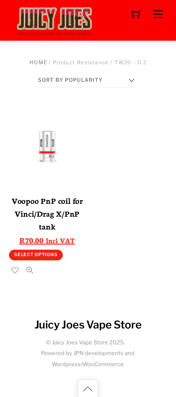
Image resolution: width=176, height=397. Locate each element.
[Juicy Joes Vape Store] (56, 19)
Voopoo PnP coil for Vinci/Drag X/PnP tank (47, 213)
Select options (35, 254)
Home (38, 62)
